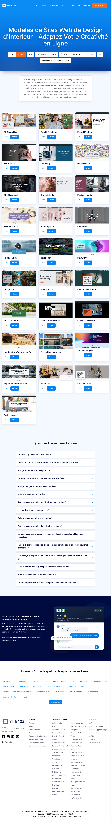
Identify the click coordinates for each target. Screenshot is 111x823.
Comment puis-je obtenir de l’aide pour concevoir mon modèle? (47, 582)
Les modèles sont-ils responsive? (33, 510)
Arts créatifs (90, 54)
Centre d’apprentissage (98, 730)
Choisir (14, 137)
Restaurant (77, 54)
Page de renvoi (47, 60)
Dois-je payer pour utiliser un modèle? (35, 518)
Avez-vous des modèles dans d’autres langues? (40, 526)
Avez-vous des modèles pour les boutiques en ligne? (42, 502)
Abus (69, 816)
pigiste (25, 697)
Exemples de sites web (38, 736)
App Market (37, 743)
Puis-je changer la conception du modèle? (37, 486)
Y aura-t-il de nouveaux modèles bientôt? (37, 575)
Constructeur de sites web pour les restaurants (77, 765)
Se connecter (84, 5)
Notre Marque (94, 743)
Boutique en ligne (63, 60)
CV (100, 54)
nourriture (84, 686)
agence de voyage (59, 681)
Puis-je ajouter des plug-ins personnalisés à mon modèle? (44, 567)
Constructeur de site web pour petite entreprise (78, 726)
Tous (11, 54)
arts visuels (84, 681)
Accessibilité (77, 816)
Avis (30, 733)
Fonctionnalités (34, 730)
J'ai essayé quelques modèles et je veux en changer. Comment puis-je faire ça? (52, 557)
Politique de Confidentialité (57, 816)
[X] (8, 737)
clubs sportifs (93, 692)
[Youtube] (18, 737)
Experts (92, 739)
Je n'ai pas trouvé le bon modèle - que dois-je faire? (41, 478)
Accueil (31, 723)
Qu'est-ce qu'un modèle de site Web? (35, 455)
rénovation (72, 686)
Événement (64, 54)
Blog (30, 54)
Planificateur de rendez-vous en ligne (76, 775)
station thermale (76, 692)
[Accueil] (36, 5)
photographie (21, 681)
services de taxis (42, 692)
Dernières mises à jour (37, 746)
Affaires (21, 54)
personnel (24, 686)
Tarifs (43, 5)
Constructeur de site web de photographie (58, 762)
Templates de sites (36, 739)
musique (35, 681)
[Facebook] (4, 737)
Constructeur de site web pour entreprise (58, 752)
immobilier (37, 686)
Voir (6, 137)
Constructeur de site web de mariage (58, 785)
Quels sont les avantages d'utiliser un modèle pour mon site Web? (48, 462)
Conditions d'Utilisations (38, 816)
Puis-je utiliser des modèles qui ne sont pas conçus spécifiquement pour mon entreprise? (53, 546)
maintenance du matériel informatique (17, 692)
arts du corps (60, 692)
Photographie (41, 54)
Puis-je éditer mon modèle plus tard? (34, 470)
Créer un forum (76, 752)
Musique (53, 54)
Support (65, 5)
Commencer (99, 5)
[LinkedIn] (13, 737)
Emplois (95, 733)
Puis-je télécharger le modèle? (32, 494)
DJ (73, 681)
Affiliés (92, 736)
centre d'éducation (10, 697)
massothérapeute (100, 681)
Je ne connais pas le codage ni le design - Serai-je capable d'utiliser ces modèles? (50, 535)
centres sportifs (9, 686)
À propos (92, 723)
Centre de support (96, 726)
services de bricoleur (54, 686)
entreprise (6, 681)
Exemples (54, 5)
